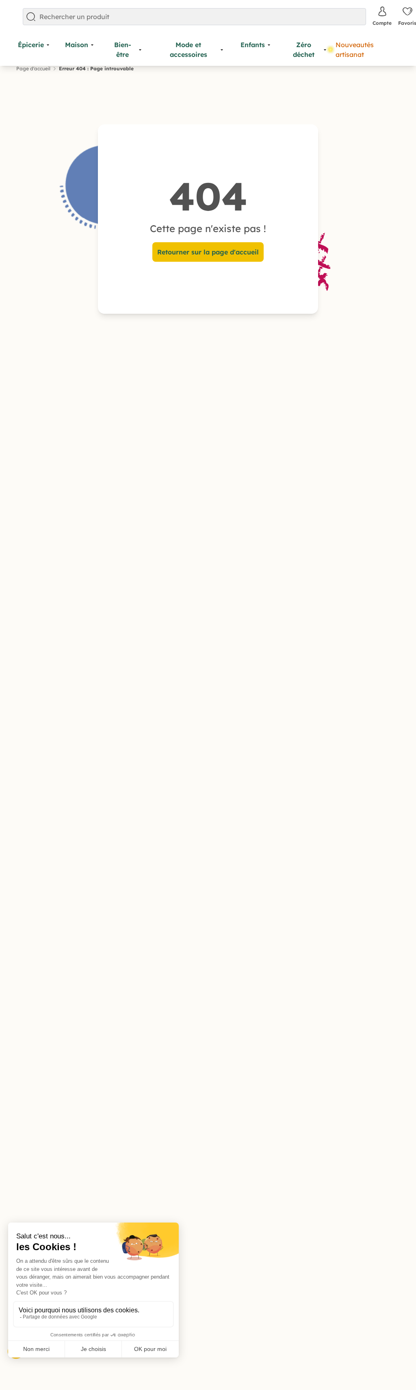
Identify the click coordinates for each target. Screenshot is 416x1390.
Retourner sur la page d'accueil (208, 252)
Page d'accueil (33, 68)
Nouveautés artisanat (355, 50)
